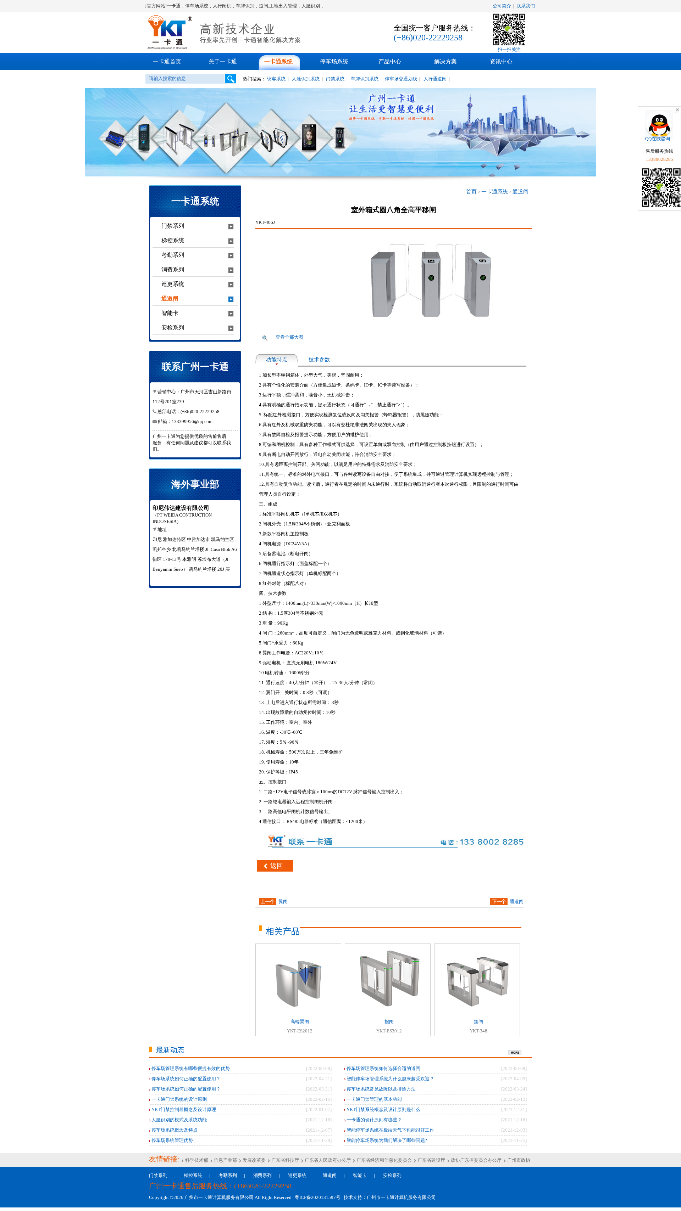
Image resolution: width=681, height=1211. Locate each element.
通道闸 (520, 192)
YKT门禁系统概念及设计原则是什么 (382, 1109)
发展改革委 (254, 1160)
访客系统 (276, 78)
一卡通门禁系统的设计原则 (178, 1099)
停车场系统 (334, 61)
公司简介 (502, 6)
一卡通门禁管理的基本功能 (373, 1099)
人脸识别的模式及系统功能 (178, 1119)
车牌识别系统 (364, 78)
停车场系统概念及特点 (174, 1130)
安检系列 (392, 1175)
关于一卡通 (223, 61)
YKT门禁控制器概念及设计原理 (183, 1109)
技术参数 (319, 359)
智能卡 (360, 1175)
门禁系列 (158, 1175)
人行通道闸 (435, 78)
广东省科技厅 (284, 1160)
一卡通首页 (167, 61)
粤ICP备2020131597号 (316, 1197)
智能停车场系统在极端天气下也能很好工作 (389, 1130)
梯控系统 (193, 1175)
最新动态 (170, 1050)
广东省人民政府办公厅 (327, 1160)
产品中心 (389, 61)
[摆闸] (389, 1011)
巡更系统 (297, 1175)
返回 (276, 865)
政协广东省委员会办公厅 (476, 1160)
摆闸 (389, 1021)
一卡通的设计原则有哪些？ (373, 1119)
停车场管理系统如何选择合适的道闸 (382, 1068)
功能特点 (276, 359)
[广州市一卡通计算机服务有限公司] (225, 48)
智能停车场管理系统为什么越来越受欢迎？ (389, 1078)
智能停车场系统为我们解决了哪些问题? (386, 1140)
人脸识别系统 (306, 78)
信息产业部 (225, 1160)
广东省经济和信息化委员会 (383, 1160)
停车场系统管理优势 (171, 1140)
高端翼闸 (299, 1021)
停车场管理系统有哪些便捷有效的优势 (190, 1068)
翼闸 (283, 901)
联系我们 (525, 6)
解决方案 (445, 61)
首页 (471, 192)
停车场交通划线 (401, 78)
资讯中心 (501, 61)
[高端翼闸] (299, 1014)
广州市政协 (518, 1160)
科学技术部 (196, 1160)
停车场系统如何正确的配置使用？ (185, 1078)
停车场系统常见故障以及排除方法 (380, 1089)
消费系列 (262, 1175)
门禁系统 (335, 78)
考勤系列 (227, 1175)
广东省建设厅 (430, 1160)
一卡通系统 (278, 61)
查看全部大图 (289, 337)
